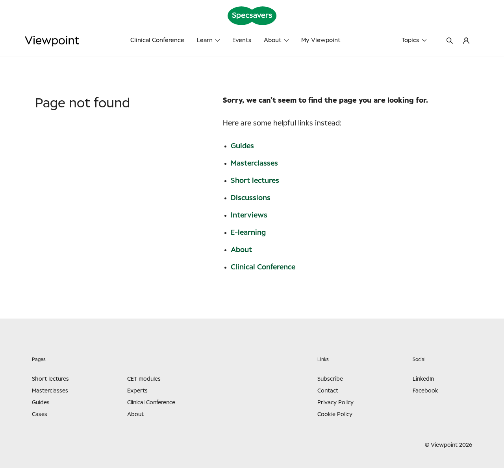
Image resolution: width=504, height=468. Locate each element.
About (273, 40)
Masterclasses (254, 163)
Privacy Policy (335, 402)
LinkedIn (423, 379)
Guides (242, 146)
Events (241, 40)
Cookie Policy (334, 414)
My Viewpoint (321, 40)
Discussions (251, 198)
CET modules (144, 379)
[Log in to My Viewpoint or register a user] (466, 41)
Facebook (425, 391)
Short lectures (255, 180)
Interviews (249, 215)
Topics (410, 40)
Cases (39, 414)
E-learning (248, 232)
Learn (205, 40)
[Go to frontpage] (79, 41)
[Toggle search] (449, 41)
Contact (327, 391)
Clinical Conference (157, 40)
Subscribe (330, 379)
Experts (137, 391)
